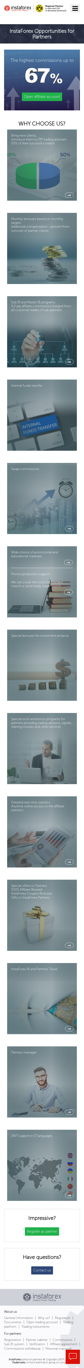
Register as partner (42, 1231)
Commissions (62, 1340)
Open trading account (42, 1322)
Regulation (62, 1318)
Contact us (42, 1270)
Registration (12, 1340)
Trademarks (18, 1362)
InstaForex (15, 1359)
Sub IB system (14, 1344)
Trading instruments (35, 1327)
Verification (37, 1344)
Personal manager (58, 1349)
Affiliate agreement (63, 1344)
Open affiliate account (42, 96)
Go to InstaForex (25, 17)
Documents (12, 1322)
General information (18, 1318)
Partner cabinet (37, 1340)
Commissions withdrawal (22, 1349)
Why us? (44, 1318)
